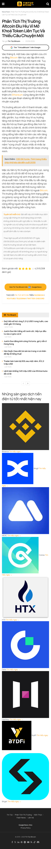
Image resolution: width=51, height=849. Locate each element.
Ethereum (17, 94)
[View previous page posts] (23, 383)
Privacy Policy (25, 828)
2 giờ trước (8, 347)
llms (30, 825)
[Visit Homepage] (25, 4)
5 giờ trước (8, 377)
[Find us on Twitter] (15, 842)
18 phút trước (8, 327)
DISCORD (40, 298)
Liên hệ (31, 817)
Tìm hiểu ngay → (16, 451)
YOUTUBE (11, 298)
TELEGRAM (21, 298)
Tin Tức (10, 815)
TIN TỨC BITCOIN (22, 295)
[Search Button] (47, 4)
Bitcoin (14, 57)
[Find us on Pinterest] (21, 842)
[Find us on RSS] (31, 842)
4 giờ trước (8, 367)
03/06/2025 (30, 41)
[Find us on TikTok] (34, 842)
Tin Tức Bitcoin (14, 41)
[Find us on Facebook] (12, 842)
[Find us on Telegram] (25, 842)
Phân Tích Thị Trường (23, 815)
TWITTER (31, 298)
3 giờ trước (8, 357)
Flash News (21, 817)
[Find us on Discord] (38, 842)
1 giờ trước (7, 337)
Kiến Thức (38, 815)
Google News (24, 825)
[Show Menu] (3, 4)
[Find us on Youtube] (28, 842)
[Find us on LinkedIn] (18, 842)
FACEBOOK (39, 295)
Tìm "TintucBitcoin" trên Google (27, 47)
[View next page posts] (28, 383)
